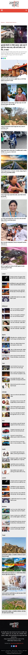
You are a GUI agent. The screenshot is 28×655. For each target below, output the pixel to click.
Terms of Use (14, 650)
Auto (3, 420)
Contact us (20, 650)
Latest (3, 274)
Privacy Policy (8, 650)
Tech (3, 363)
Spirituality (7, 651)
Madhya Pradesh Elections (11, 22)
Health (3, 449)
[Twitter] (14, 646)
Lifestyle (4, 392)
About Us (3, 650)
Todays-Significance (14, 651)
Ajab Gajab (24, 650)
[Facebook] (12, 646)
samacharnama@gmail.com (14, 643)
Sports (4, 334)
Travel (3, 535)
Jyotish (4, 478)
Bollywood (4, 306)
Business (4, 506)
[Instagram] (16, 646)
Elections (3, 22)
